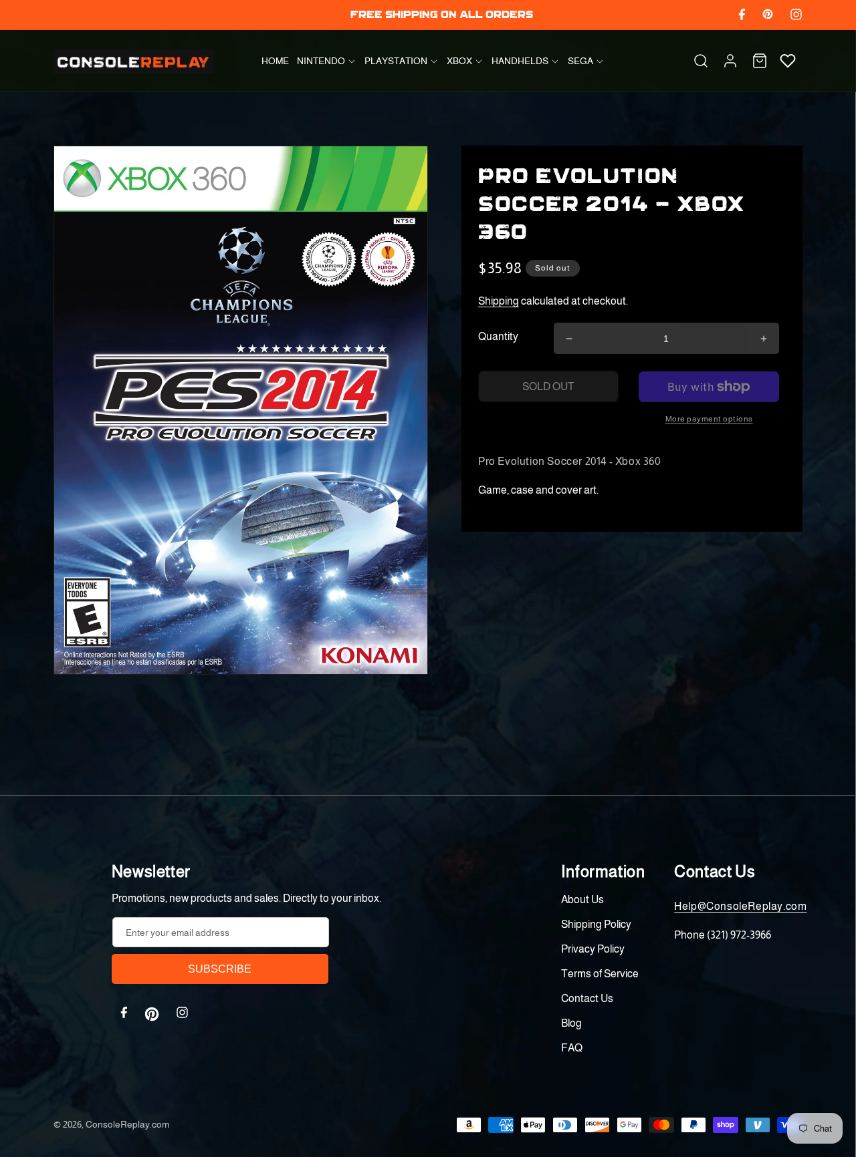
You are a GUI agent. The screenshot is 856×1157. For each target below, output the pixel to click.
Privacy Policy (593, 949)
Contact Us (587, 998)
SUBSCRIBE (219, 969)
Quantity (498, 336)
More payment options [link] (709, 419)
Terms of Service (600, 973)
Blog (571, 1023)
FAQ (571, 1047)
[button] (326, 61)
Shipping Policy (596, 924)
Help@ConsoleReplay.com (740, 906)
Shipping (498, 301)
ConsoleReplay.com (127, 1124)
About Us (582, 899)
